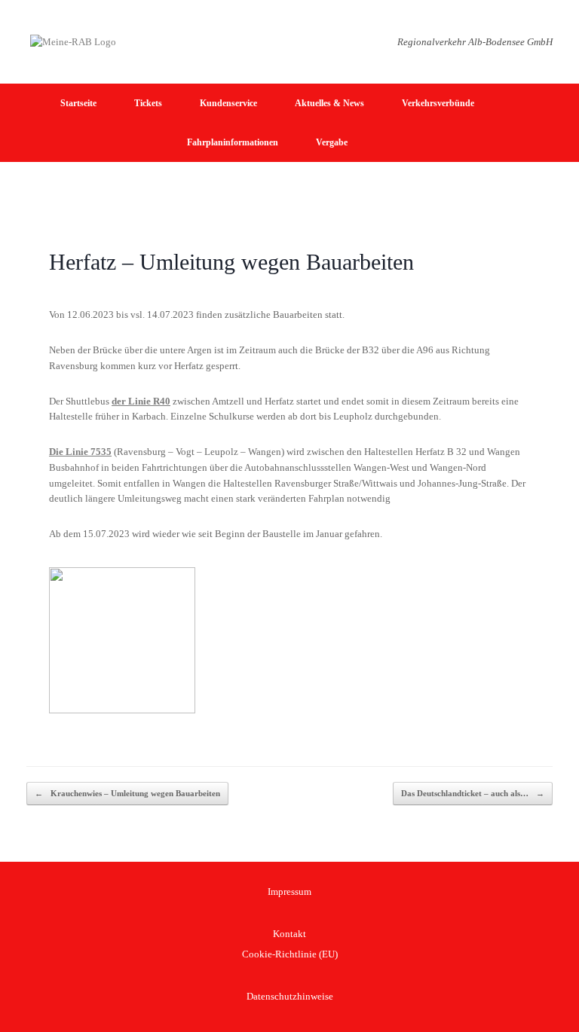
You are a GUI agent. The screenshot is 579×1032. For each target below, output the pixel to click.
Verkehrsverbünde (438, 103)
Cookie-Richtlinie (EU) (290, 954)
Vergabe (332, 142)
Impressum (289, 891)
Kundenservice (228, 103)
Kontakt (289, 933)
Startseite (78, 103)
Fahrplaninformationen (232, 142)
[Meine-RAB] (73, 42)
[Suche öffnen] (557, 123)
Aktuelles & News (329, 103)
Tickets (148, 103)
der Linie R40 (141, 401)
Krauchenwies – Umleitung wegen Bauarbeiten (127, 793)
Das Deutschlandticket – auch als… (472, 793)
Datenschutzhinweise (290, 996)
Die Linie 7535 (80, 451)
